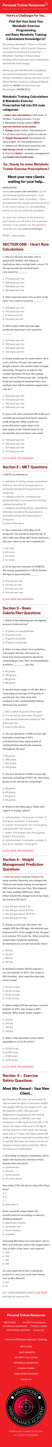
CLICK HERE (40, 1292)
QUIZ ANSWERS (27, 1352)
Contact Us (38, 1330)
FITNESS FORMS (38, 1326)
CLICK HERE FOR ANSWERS (18, 458)
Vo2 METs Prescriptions (34, 1322)
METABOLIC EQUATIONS (15, 1326)
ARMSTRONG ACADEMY (18, 1330)
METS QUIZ (10, 1322)
